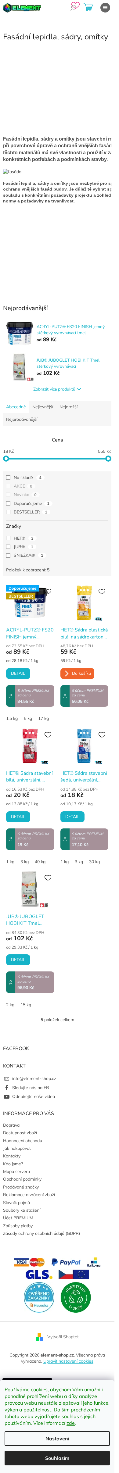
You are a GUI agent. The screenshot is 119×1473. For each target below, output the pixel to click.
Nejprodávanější (21, 419)
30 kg (94, 861)
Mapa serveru (16, 1171)
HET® (24, 538)
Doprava (11, 1125)
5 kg (28, 718)
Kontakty (11, 1156)
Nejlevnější (42, 406)
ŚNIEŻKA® (28, 555)
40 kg (40, 861)
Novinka (25, 494)
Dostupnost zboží (20, 1132)
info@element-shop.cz (34, 1078)
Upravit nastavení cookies (68, 1361)
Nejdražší (69, 406)
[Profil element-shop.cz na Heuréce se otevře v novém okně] (39, 1297)
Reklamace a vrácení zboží (29, 1194)
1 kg (10, 861)
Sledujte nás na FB (30, 1087)
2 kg (10, 1004)
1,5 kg (12, 718)
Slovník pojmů (16, 1202)
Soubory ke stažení (21, 1210)
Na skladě (27, 477)
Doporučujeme (31, 503)
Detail (18, 673)
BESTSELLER (30, 512)
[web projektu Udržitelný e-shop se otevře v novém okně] (75, 1297)
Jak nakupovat (17, 1148)
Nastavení (57, 1438)
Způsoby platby (18, 1225)
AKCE (23, 486)
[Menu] (105, 8)
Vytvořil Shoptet (63, 1336)
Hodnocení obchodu (22, 1140)
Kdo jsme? (13, 1164)
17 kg (43, 718)
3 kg (24, 861)
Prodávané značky (21, 1187)
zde (71, 1423)
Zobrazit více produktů (54, 389)
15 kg (25, 1004)
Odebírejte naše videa (33, 1096)
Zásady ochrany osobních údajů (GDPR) (41, 1233)
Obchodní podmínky (22, 1179)
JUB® (23, 546)
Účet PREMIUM (18, 1218)
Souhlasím (57, 1458)
